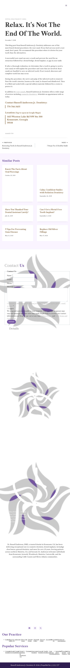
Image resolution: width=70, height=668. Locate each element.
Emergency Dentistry (35, 652)
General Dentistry (41, 652)
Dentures (29, 651)
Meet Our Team (24, 640)
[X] (40, 628)
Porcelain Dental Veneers (65, 653)
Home (7, 639)
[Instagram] (35, 628)
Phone (10, 283)
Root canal (22, 19)
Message (11, 286)
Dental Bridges (17, 652)
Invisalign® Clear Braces (59, 653)
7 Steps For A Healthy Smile (57, 144)
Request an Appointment (61, 640)
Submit (11, 322)
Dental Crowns (13, 652)
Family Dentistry (46, 652)
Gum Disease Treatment (52, 653)
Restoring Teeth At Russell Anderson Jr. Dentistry (17, 145)
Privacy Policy (46, 316)
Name (10, 275)
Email (9, 279)
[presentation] (52, 175)
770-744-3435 (13, 106)
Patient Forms (30, 640)
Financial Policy (36, 640)
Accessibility (49, 639)
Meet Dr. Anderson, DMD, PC (15, 640)
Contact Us (55, 640)
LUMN (53, 665)
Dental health (11, 19)
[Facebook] (29, 628)
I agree (11, 308)
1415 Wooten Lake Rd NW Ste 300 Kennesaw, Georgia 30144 (24, 119)
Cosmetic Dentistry (8, 652)
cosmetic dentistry (29, 94)
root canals (21, 92)
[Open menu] (66, 5)
